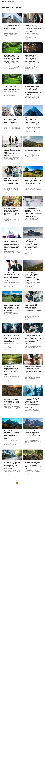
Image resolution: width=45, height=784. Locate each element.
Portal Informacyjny (8, 2)
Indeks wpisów (32, 1)
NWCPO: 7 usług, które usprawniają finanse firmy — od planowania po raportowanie (12, 88)
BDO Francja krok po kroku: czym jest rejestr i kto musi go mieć (32, 150)
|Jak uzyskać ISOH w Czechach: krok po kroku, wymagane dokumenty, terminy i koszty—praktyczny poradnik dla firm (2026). (33, 28)
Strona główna (40, 1)
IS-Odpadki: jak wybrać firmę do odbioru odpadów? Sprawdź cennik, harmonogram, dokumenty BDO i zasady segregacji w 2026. (12, 152)
